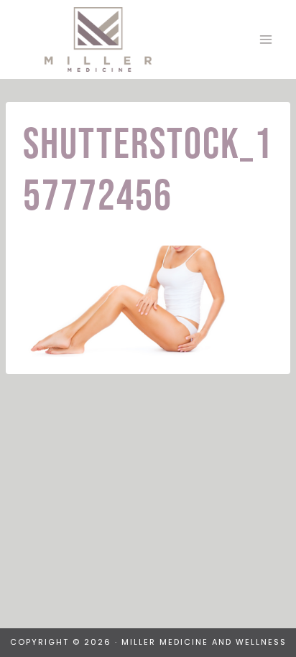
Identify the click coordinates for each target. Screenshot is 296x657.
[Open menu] (265, 39)
